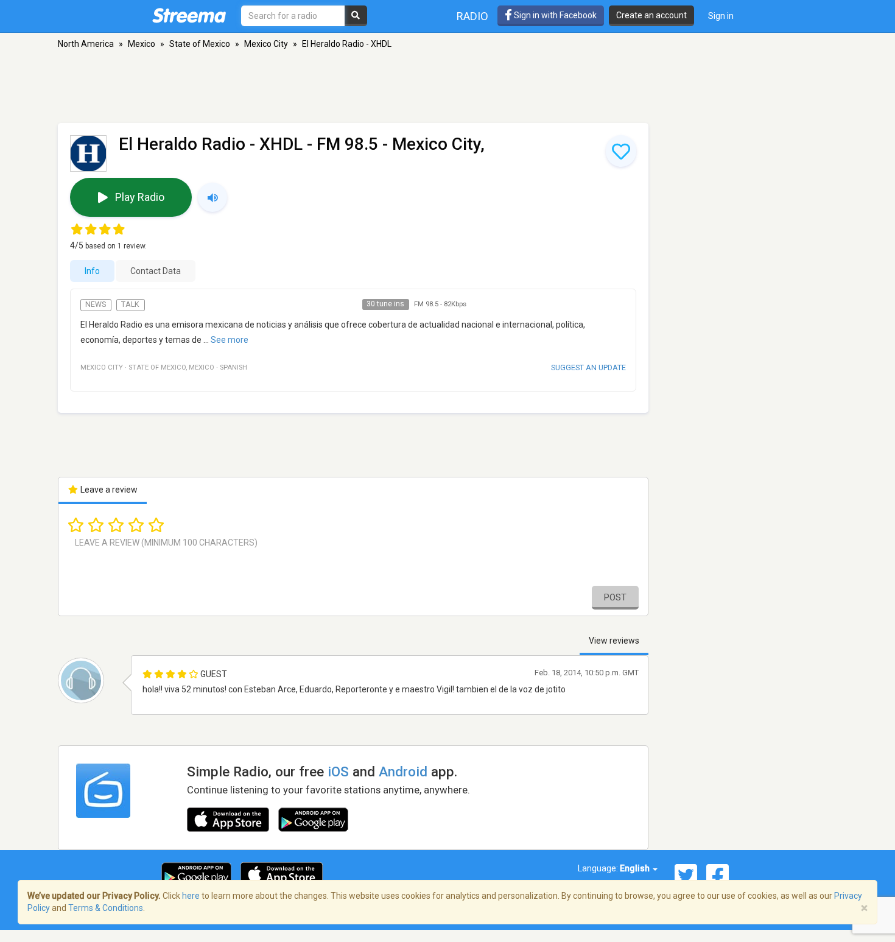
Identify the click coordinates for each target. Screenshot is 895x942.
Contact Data (155, 271)
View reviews (614, 640)
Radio (472, 16)
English (635, 868)
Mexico (141, 44)
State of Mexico (199, 44)
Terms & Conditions (105, 908)
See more (229, 340)
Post (615, 597)
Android (403, 771)
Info (92, 271)
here (191, 896)
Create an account (651, 15)
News (95, 304)
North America (86, 44)
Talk (130, 304)
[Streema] (189, 15)
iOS (338, 771)
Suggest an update (588, 367)
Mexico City (266, 44)
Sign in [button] (721, 16)
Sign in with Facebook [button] (554, 15)
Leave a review (108, 489)
